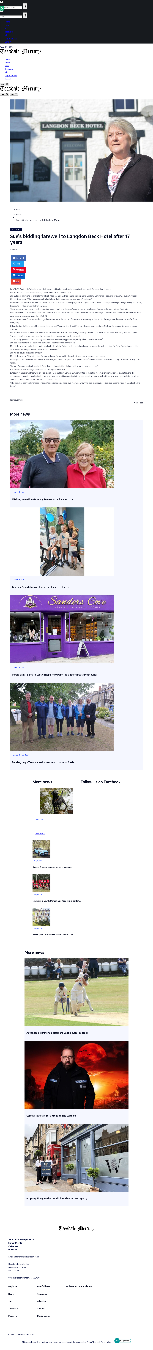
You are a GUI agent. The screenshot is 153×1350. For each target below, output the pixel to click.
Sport (7, 65)
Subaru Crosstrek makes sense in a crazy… (52, 867)
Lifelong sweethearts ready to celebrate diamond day (42, 499)
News (7, 62)
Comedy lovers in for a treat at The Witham (51, 1115)
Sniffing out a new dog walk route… (55, 826)
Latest (15, 492)
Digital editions (11, 75)
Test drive (9, 69)
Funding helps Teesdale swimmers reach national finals (43, 762)
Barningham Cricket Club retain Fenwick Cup (53, 935)
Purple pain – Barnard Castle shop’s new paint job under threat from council (54, 674)
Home (7, 59)
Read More (40, 833)
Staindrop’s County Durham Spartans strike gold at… (57, 901)
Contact (8, 79)
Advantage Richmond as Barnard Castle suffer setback (57, 1032)
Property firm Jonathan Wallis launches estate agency (56, 1198)
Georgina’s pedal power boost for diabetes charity (40, 586)
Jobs (6, 72)
